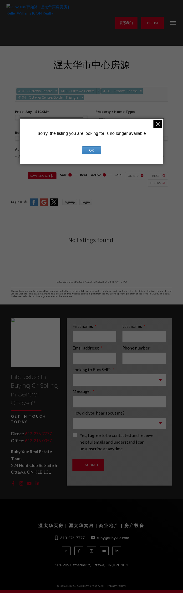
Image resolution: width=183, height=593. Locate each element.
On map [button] (133, 175)
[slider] (17, 117)
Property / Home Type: (115, 111)
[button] (126, 23)
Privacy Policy (116, 585)
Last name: (132, 326)
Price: (32, 111)
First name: (83, 326)
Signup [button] (70, 202)
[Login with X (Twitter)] (54, 205)
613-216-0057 (38, 440)
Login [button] (85, 202)
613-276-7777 (38, 433)
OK (91, 150)
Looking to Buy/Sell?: (91, 369)
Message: (81, 391)
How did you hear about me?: (98, 413)
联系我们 (126, 23)
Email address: (86, 347)
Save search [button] (40, 175)
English (152, 23)
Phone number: (136, 347)
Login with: (19, 202)
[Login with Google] (44, 205)
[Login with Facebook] (34, 205)
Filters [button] (155, 183)
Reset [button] (156, 175)
